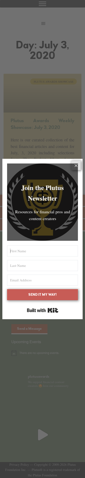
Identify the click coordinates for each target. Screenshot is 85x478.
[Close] (76, 165)
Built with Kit (42, 310)
